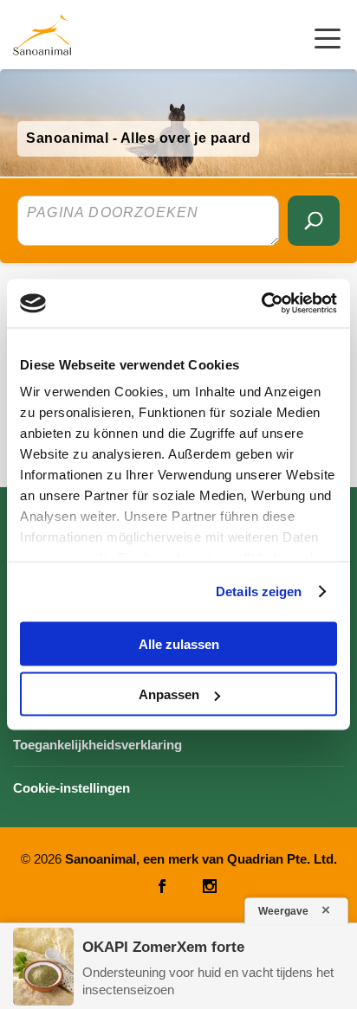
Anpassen (169, 694)
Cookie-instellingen (71, 788)
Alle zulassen (179, 643)
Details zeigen (259, 591)
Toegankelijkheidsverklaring (97, 744)
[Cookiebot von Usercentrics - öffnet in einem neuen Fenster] (261, 303)
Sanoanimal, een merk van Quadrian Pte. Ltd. (201, 859)
